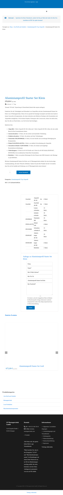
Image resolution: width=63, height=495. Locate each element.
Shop (11, 27)
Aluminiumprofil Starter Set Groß (31, 366)
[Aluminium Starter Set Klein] (31, 66)
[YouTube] (9, 437)
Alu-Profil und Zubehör (20, 27)
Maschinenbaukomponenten (10, 408)
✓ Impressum (45, 443)
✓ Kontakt (27, 435)
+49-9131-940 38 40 (33, 426)
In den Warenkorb (23, 172)
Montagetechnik (7, 400)
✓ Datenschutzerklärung (48, 441)
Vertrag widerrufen (31, 492)
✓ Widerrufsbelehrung (47, 438)
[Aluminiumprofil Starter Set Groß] (31, 343)
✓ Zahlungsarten (46, 436)
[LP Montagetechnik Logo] (13, 8)
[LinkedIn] (11, 437)
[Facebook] (6, 437)
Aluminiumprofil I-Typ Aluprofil (35, 27)
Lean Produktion (7, 404)
